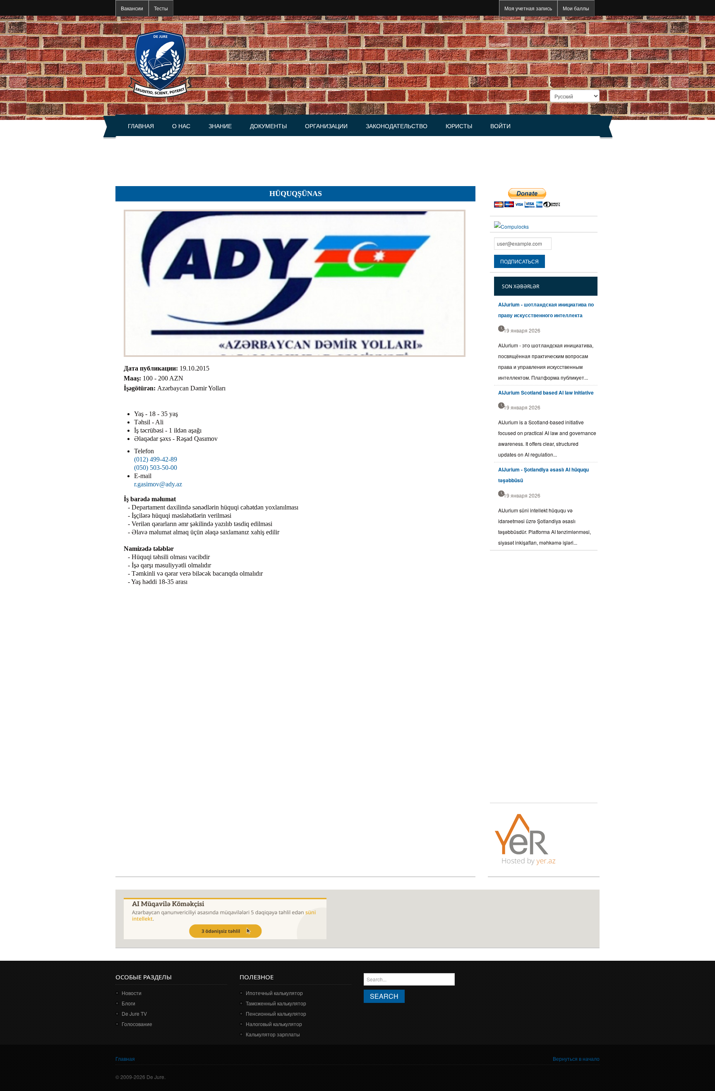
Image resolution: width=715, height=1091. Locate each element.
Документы (268, 126)
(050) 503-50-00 (155, 467)
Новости (132, 992)
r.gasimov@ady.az (158, 484)
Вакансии (132, 8)
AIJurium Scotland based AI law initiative (546, 392)
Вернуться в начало (576, 1058)
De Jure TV (134, 1013)
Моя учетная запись (528, 8)
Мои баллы (576, 8)
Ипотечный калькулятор (274, 992)
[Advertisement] (266, 157)
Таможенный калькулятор (276, 1003)
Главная (141, 126)
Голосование (137, 1023)
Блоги (128, 1003)
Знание (220, 126)
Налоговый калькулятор (274, 1023)
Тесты (161, 8)
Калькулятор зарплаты (273, 1034)
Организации (326, 126)
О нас (181, 126)
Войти (500, 126)
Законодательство (396, 126)
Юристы (459, 126)
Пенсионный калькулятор (276, 1013)
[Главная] (160, 63)
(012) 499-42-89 (155, 459)
